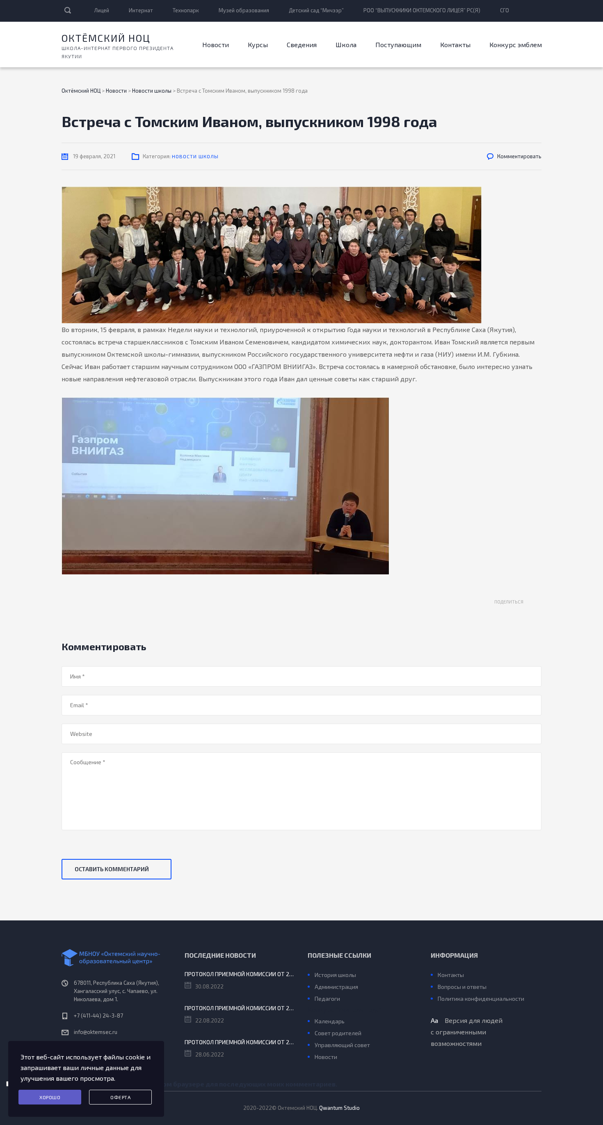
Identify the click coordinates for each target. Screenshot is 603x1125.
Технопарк (186, 10)
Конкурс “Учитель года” (344, 1009)
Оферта (120, 1097)
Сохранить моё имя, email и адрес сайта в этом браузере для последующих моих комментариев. (177, 1084)
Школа (346, 44)
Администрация (336, 986)
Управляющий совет (342, 1044)
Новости (215, 44)
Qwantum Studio (339, 1108)
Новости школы (195, 156)
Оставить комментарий (112, 868)
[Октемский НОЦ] (117, 957)
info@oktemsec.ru (95, 1032)
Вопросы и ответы (462, 986)
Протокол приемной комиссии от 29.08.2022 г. (240, 973)
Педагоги (327, 998)
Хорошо (49, 1097)
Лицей (101, 10)
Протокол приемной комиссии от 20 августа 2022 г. (240, 1007)
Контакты (455, 44)
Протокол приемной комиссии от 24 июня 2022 (240, 1041)
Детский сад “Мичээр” (316, 10)
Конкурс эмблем (515, 44)
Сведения (302, 44)
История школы (335, 974)
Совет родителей (338, 1032)
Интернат (141, 10)
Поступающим (398, 44)
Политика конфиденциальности (481, 998)
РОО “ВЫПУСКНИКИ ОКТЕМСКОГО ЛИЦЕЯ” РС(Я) (421, 10)
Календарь (330, 1021)
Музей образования (244, 10)
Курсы (258, 44)
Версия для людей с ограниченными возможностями (466, 1031)
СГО (504, 10)
